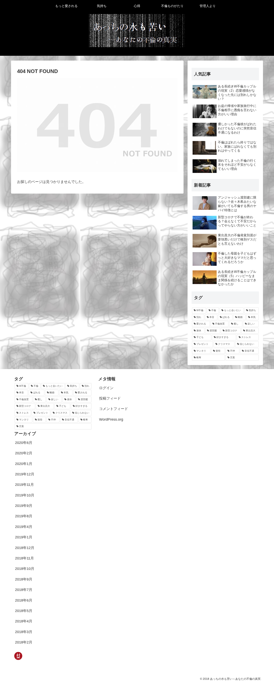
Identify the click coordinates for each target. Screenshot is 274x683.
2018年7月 (23, 590)
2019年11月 (24, 485)
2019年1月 (23, 537)
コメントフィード (113, 409)
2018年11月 (24, 558)
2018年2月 (23, 642)
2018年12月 (24, 548)
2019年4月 (23, 527)
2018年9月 (23, 579)
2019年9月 (23, 506)
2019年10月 (24, 495)
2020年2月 (23, 453)
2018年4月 (23, 621)
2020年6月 (23, 443)
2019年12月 (24, 474)
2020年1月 (23, 464)
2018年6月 (23, 600)
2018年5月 (23, 611)
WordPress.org (111, 419)
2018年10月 (24, 569)
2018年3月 (23, 632)
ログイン (106, 388)
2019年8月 (23, 516)
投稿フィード (110, 398)
